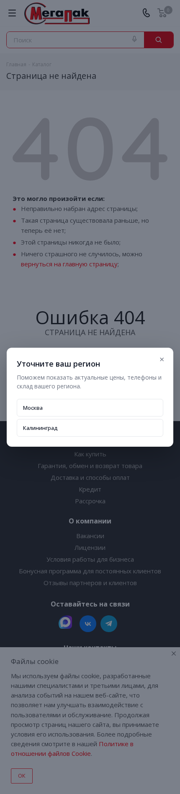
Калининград (40, 428)
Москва (33, 407)
